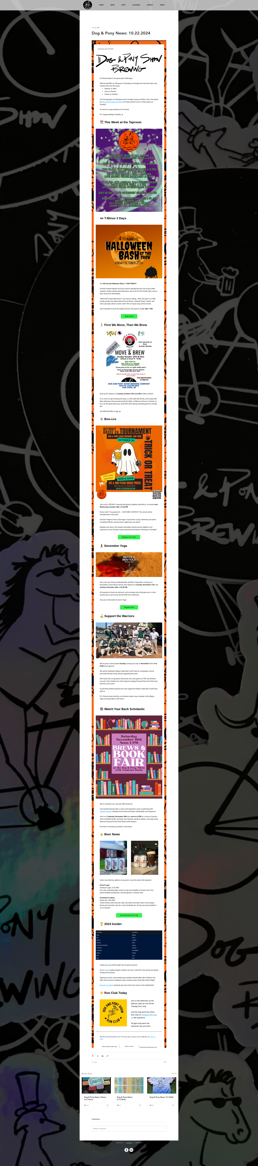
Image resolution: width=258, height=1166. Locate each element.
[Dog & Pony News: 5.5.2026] (161, 1085)
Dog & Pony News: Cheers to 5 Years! (95, 1098)
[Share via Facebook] (93, 1056)
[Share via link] (107, 1056)
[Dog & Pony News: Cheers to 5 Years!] (96, 1085)
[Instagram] (131, 1150)
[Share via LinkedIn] (103, 1056)
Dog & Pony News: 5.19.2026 (125, 1098)
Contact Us (129, 1142)
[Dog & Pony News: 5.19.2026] (129, 1085)
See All (174, 1073)
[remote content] (129, 544)
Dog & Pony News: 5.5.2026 (161, 1097)
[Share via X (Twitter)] (98, 1056)
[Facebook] (126, 1150)
